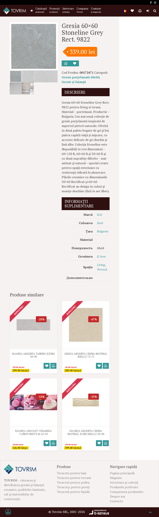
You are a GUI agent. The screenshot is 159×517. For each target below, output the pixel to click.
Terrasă (102, 269)
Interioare (68, 10)
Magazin (116, 478)
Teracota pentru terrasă (74, 478)
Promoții (54, 10)
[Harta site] (8, 512)
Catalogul (41, 10)
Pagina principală (122, 473)
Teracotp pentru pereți (73, 487)
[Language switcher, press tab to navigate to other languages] (125, 11)
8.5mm (101, 256)
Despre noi (117, 496)
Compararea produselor (126, 492)
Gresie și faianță (74, 82)
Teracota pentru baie (71, 473)
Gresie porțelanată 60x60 (80, 77)
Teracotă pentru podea (73, 482)
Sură (100, 223)
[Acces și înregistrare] (147, 11)
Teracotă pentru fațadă (73, 492)
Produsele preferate (124, 487)
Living (101, 265)
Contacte (96, 10)
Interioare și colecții (124, 482)
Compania (82, 10)
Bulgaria (102, 231)
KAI (99, 214)
